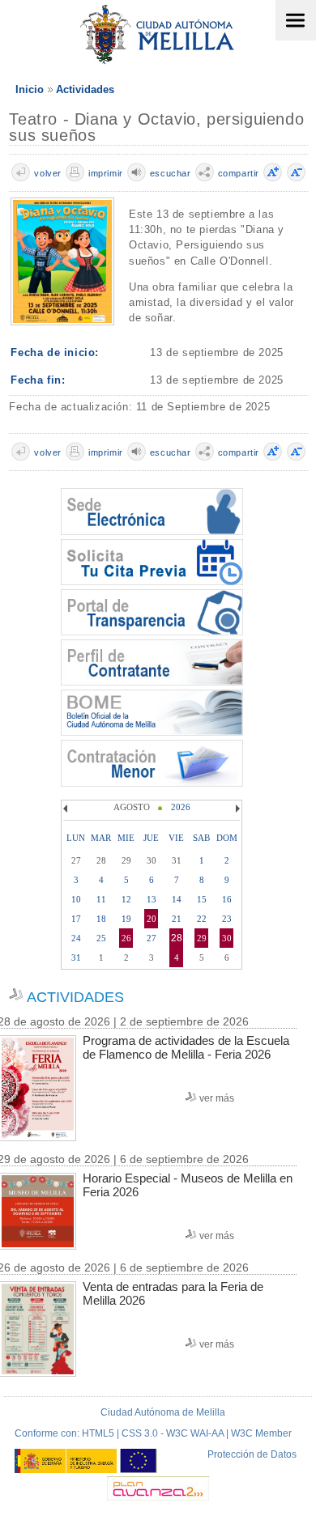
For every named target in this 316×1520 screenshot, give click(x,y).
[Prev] (67, 808)
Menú (295, 20)
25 (101, 938)
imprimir (105, 173)
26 (126, 938)
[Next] (236, 808)
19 (126, 918)
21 (176, 918)
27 (151, 938)
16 (227, 899)
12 (126, 899)
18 (101, 918)
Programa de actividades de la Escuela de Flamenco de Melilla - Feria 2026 (186, 1047)
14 (176, 899)
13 (151, 899)
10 (76, 899)
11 (101, 899)
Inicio (29, 89)
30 (227, 938)
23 (227, 918)
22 (202, 918)
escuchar (170, 173)
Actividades (85, 89)
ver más (216, 1098)
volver (48, 173)
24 (76, 938)
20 (151, 918)
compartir (238, 173)
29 (202, 938)
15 (202, 899)
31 (76, 957)
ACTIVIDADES (75, 997)
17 (76, 918)
